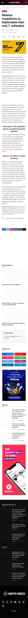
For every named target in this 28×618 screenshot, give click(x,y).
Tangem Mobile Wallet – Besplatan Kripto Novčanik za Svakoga (18, 565)
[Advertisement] (14, 247)
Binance (8, 7)
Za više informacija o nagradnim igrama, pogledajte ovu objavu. (12, 149)
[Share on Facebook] (4, 36)
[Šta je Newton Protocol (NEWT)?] (14, 276)
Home (3, 7)
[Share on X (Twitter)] (9, 36)
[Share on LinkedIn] (14, 36)
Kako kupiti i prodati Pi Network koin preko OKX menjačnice (18, 425)
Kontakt (14, 611)
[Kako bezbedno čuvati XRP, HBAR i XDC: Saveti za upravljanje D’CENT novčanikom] (6, 554)
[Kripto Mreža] (14, 2)
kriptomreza (10, 30)
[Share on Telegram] (19, 36)
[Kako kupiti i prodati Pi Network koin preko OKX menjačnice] (6, 426)
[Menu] (3, 2)
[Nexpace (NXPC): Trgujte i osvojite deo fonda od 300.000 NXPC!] (14, 294)
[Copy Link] (23, 36)
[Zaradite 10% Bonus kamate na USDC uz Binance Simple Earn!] (14, 314)
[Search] (25, 2)
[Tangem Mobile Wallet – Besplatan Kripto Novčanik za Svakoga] (6, 566)
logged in (13, 336)
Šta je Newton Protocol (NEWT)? (11, 284)
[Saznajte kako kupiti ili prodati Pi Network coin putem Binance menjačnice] (6, 435)
